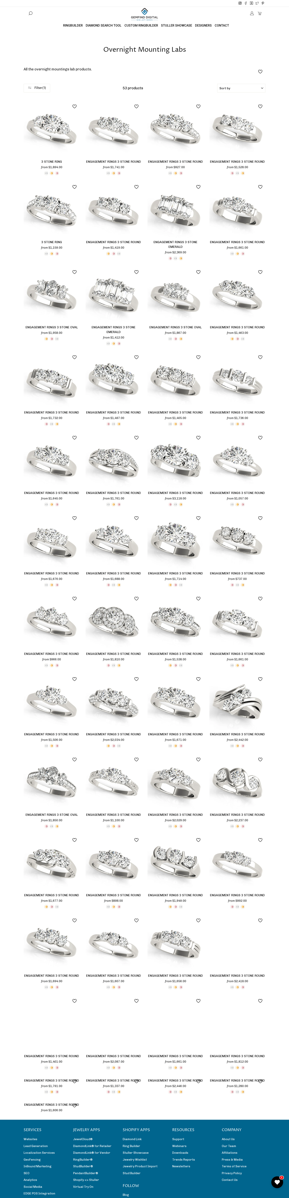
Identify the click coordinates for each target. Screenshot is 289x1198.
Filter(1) (40, 88)
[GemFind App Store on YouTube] (251, 3)
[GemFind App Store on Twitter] (257, 3)
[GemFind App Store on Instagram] (240, 3)
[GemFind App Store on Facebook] (245, 3)
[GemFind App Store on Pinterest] (262, 3)
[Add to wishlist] (74, 106)
